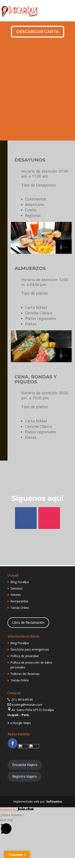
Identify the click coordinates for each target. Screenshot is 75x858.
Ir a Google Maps (19, 723)
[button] (37, 827)
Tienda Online (19, 608)
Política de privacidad (24, 656)
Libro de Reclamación (28, 622)
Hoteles (15, 595)
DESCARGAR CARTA (37, 31)
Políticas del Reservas (25, 674)
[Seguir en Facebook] (26, 518)
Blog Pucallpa (19, 582)
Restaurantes (19, 601)
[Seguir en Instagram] (49, 518)
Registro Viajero (24, 776)
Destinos (16, 588)
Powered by (8, 810)
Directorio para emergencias (29, 649)
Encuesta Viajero (24, 764)
